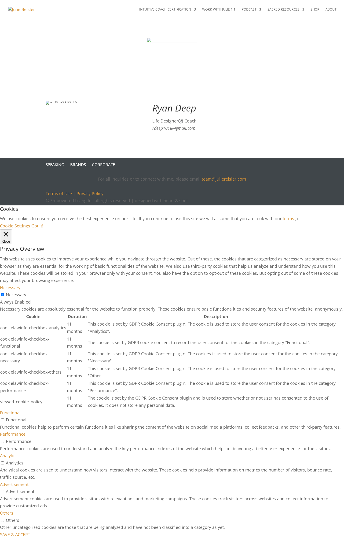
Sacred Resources (283, 9)
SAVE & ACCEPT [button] (15, 534)
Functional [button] (10, 413)
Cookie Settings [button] (15, 226)
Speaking (55, 164)
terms (288, 218)
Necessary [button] (10, 287)
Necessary (16, 294)
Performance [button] (13, 434)
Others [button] (6, 513)
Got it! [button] (37, 226)
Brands (78, 164)
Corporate (103, 164)
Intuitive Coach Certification (165, 9)
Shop (315, 9)
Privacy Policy (90, 193)
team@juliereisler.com (224, 179)
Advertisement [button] (14, 484)
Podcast (249, 9)
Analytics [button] (9, 455)
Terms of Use (59, 193)
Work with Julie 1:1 (218, 9)
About (331, 9)
